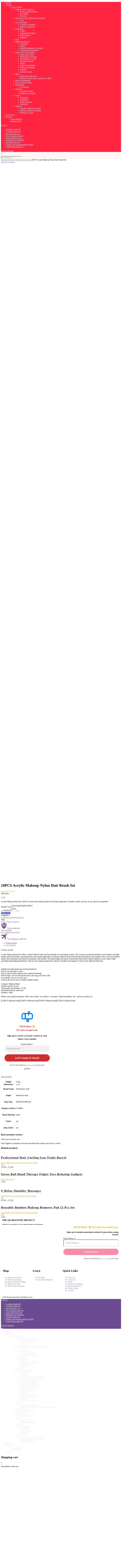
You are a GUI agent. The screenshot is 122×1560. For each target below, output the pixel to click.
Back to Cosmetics (8, 162)
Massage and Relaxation (29, 50)
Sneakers (18, 89)
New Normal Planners (23, 83)
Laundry (23, 70)
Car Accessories (21, 22)
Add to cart (6, 913)
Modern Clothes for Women (30, 110)
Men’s (17, 74)
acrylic (3, 922)
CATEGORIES (16, 7)
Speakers (23, 37)
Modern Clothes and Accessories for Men (35, 78)
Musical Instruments (22, 80)
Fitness (22, 46)
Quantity (6, 910)
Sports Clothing (26, 102)
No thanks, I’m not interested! (50, 1557)
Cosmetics (24, 44)
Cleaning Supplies (27, 61)
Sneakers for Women (28, 93)
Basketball (24, 100)
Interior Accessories (27, 27)
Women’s (18, 106)
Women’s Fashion (26, 113)
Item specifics (11, 945)
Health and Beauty (22, 42)
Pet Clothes (24, 14)
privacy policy (31, 1065)
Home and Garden (27, 55)
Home (3, 160)
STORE (9, 5)
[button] (4, 125)
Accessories (24, 87)
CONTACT (10, 115)
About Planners (16, 119)
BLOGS (9, 117)
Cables (22, 31)
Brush (9, 922)
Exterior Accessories (27, 24)
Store (8, 160)
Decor (22, 63)
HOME (8, 3)
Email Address (27, 1044)
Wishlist (9, 1452)
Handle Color (6, 907)
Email (11, 1520)
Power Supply (25, 35)
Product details (11, 943)
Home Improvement (27, 65)
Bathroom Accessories (28, 57)
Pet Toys (23, 16)
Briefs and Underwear (28, 76)
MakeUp (15, 922)
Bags (17, 39)
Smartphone (19, 85)
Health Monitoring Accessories (31, 48)
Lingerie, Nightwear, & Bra (30, 108)
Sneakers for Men (26, 91)
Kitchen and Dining (27, 67)
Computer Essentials (27, 33)
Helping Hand (15, 121)
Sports (17, 95)
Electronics (19, 29)
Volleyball (24, 104)
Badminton (24, 98)
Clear (14, 908)
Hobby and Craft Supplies (25, 52)
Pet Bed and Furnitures (28, 12)
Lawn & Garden (26, 72)
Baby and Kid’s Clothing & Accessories (30, 18)
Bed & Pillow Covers (28, 59)
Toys (22, 20)
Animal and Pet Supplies (24, 9)
